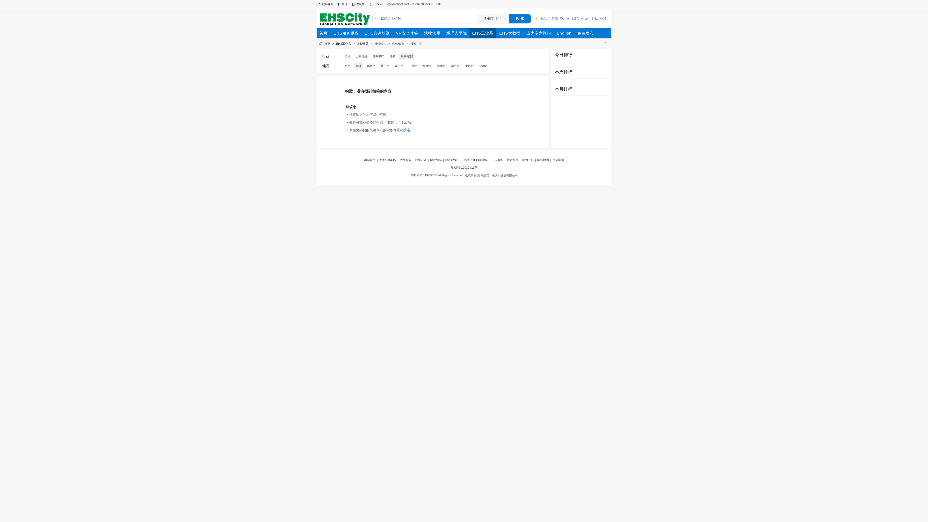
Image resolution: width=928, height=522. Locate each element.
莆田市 (399, 66)
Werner (565, 18)
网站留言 (512, 160)
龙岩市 (469, 66)
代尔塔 (545, 18)
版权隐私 (436, 160)
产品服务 (405, 160)
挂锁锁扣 (380, 43)
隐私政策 (451, 160)
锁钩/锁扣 (398, 43)
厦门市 (385, 66)
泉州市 (427, 66)
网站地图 (543, 160)
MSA (575, 18)
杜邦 (603, 18)
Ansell (585, 18)
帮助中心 (528, 160)
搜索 (413, 43)
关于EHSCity (387, 160)
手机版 (360, 4)
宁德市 (483, 66)
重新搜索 (403, 130)
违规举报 (558, 160)
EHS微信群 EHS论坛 (474, 160)
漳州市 (441, 66)
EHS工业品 (343, 43)
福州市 (371, 66)
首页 (327, 43)
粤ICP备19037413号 (464, 167)
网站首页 (370, 160)
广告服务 (497, 160)
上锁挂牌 (363, 43)
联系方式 (421, 160)
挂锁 (392, 56)
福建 (359, 66)
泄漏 (555, 18)
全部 (347, 56)
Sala (595, 18)
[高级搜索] (534, 18)
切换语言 (327, 4)
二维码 (378, 4)
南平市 (455, 66)
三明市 (413, 66)
